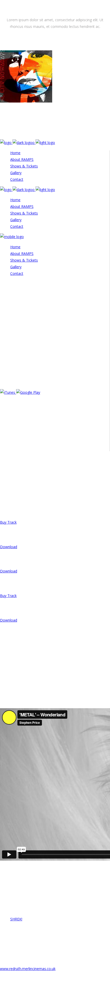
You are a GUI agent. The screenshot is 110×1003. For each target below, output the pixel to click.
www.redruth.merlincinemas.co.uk (28, 968)
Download (8, 546)
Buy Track (8, 522)
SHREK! (16, 919)
